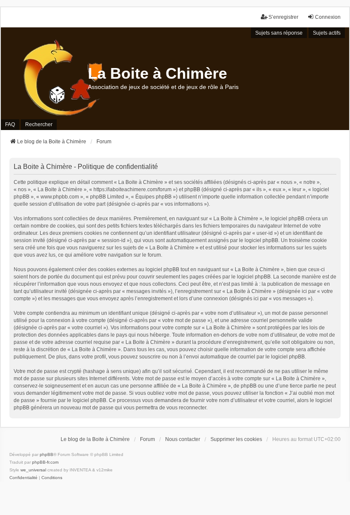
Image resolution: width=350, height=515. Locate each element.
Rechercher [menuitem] (38, 124)
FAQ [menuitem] (10, 124)
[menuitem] (23, 478)
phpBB (46, 454)
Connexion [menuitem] (328, 17)
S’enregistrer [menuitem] (283, 17)
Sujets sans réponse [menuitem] (279, 33)
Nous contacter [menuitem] (182, 439)
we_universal (33, 470)
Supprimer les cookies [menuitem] (236, 439)
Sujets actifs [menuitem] (327, 33)
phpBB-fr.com (45, 462)
